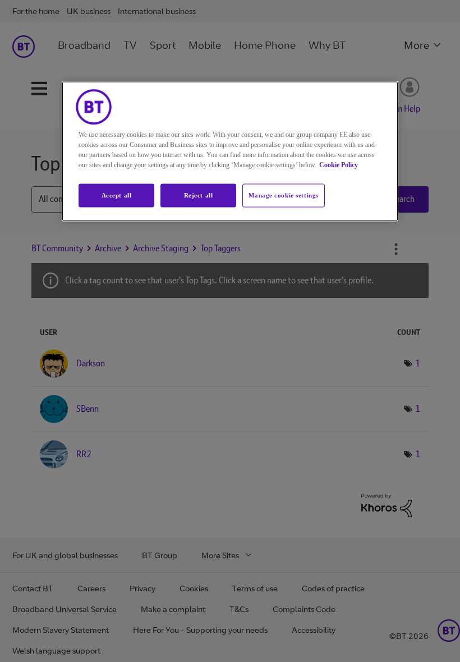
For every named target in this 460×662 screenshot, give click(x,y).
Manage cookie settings (284, 195)
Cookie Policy (338, 165)
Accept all (117, 195)
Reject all (198, 195)
